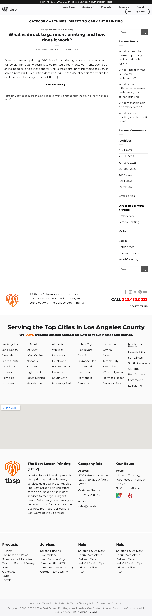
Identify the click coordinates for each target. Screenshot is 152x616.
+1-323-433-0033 (89, 495)
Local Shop (68, 7)
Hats (5, 567)
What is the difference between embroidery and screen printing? (132, 90)
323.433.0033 (135, 299)
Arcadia (82, 355)
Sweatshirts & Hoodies (17, 559)
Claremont (135, 368)
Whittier (57, 349)
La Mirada (109, 344)
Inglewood (34, 372)
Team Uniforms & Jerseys (19, 563)
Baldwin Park (61, 366)
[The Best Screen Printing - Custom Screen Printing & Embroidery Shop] (16, 9)
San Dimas (135, 357)
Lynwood (58, 372)
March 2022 (126, 186)
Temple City (110, 361)
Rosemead (84, 366)
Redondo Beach (113, 383)
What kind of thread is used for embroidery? (132, 74)
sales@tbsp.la (87, 506)
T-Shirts (7, 550)
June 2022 (125, 174)
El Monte (33, 344)
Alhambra (58, 344)
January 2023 (127, 162)
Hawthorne (34, 383)
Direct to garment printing (57, 30)
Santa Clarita (10, 361)
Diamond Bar (86, 361)
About (140, 7)
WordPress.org (128, 259)
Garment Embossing (54, 571)
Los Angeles (9, 344)
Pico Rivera (84, 349)
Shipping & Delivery (91, 550)
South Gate (59, 377)
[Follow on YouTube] (145, 292)
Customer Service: (89, 490)
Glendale (7, 355)
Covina (107, 349)
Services (87, 7)
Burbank (32, 366)
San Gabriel (110, 366)
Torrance (7, 372)
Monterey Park (62, 383)
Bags (5, 575)
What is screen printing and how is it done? (133, 117)
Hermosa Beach (113, 377)
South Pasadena (139, 363)
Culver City (84, 344)
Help (82, 545)
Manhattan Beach (135, 345)
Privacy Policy (87, 567)
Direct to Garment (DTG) (56, 567)
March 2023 (126, 156)
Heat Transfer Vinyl (53, 559)
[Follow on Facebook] (125, 292)
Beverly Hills (136, 352)
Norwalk (32, 361)
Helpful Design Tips (91, 563)
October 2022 (127, 168)
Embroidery (126, 215)
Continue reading (57, 84)
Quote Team (71, 49)
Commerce (135, 380)
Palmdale (7, 377)
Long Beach (9, 349)
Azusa (107, 355)
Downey (32, 349)
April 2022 (125, 180)
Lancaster (8, 383)
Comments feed (129, 253)
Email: (82, 501)
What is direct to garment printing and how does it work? (130, 57)
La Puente (135, 385)
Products (106, 7)
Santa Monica (36, 377)
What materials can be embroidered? (132, 105)
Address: (83, 470)
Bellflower (59, 361)
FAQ (81, 571)
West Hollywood (114, 372)
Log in (123, 240)
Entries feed (127, 246)
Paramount (85, 372)
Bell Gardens (136, 374)
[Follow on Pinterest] (140, 292)
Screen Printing (129, 222)
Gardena (83, 383)
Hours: (120, 470)
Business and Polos (15, 554)
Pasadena (8, 366)
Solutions (124, 7)
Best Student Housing (84, 612)
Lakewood (59, 355)
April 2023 (125, 150)
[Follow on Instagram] (130, 292)
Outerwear (9, 571)
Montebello (85, 377)
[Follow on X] (135, 292)
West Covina (35, 355)
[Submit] (144, 32)
